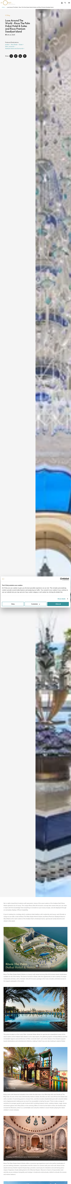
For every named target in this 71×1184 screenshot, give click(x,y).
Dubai (21, 45)
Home (3, 7)
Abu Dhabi (14, 45)
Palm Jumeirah (9, 46)
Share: (7, 56)
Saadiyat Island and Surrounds (14, 48)
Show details (61, 599)
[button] (11, 56)
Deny (13, 604)
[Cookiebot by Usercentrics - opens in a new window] (61, 579)
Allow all (58, 604)
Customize (34, 604)
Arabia (7, 45)
